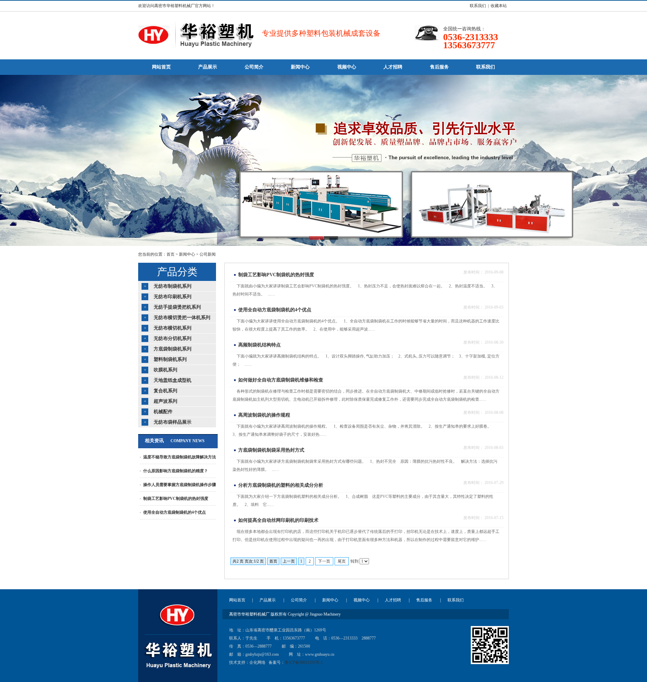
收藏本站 (499, 5)
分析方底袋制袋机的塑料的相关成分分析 (280, 485)
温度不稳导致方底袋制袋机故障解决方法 (179, 457)
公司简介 (299, 600)
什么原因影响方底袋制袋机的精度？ (175, 470)
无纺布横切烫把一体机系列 (182, 317)
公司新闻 (207, 254)
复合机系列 (165, 390)
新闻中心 (187, 254)
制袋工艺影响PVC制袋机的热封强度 (175, 498)
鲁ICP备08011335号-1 (304, 662)
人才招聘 (393, 600)
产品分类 (177, 271)
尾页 (342, 561)
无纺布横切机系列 (172, 328)
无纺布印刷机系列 (172, 296)
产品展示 (267, 600)
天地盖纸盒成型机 (172, 380)
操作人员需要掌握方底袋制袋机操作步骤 (179, 484)
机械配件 (163, 411)
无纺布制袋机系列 (172, 286)
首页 (170, 254)
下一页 (324, 561)
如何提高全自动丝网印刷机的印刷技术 (278, 520)
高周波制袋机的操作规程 (264, 415)
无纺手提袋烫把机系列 (177, 307)
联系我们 (456, 600)
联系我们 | (478, 5)
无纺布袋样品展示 (172, 422)
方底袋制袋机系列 (172, 348)
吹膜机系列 (165, 369)
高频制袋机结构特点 (259, 344)
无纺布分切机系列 (172, 338)
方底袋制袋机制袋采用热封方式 (271, 450)
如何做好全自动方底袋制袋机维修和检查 (280, 379)
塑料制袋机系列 (170, 359)
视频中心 (361, 600)
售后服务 (424, 600)
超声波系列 (165, 401)
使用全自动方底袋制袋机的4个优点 (174, 512)
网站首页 (237, 600)
